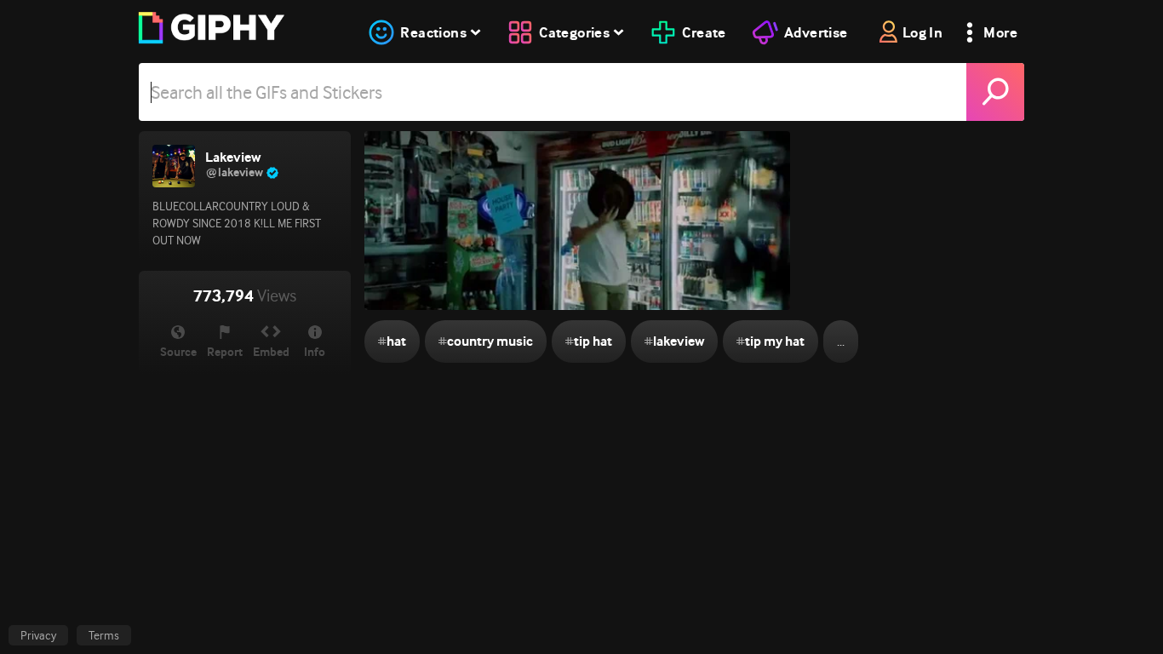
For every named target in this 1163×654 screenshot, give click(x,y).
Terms (104, 635)
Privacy (38, 635)
